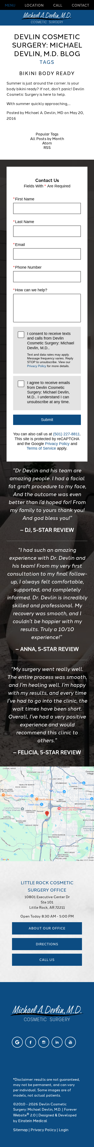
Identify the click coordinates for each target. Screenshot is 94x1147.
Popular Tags (47, 133)
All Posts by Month (47, 138)
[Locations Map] (47, 813)
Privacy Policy (36, 366)
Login (63, 1129)
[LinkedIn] (57, 1042)
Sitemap (20, 1129)
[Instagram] (43, 1042)
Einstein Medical (32, 1120)
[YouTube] (70, 1042)
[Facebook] (30, 1042)
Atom (47, 142)
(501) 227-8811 (66, 434)
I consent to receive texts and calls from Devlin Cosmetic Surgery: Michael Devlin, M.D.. (50, 349)
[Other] (17, 1042)
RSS (47, 147)
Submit (47, 419)
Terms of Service (41, 448)
